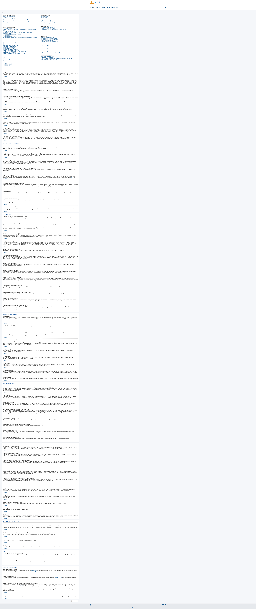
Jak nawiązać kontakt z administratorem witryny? (49, 59)
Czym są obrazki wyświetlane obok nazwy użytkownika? (12, 34)
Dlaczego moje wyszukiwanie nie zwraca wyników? (49, 38)
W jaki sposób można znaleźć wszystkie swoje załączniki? (50, 52)
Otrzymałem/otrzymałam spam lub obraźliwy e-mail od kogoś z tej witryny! (53, 29)
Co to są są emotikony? (6, 59)
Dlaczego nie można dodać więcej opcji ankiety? (10, 45)
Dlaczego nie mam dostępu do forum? (9, 47)
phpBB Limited (34, 570)
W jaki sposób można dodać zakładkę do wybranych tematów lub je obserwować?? (54, 46)
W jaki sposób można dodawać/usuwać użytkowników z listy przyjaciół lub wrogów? (55, 33)
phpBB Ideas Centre (58, 577)
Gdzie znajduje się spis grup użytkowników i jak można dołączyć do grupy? (53, 19)
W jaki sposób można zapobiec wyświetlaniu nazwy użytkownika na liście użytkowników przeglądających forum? (20, 30)
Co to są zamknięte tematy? (7, 64)
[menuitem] (165, 3)
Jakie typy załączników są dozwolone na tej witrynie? (49, 51)
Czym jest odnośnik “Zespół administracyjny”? (48, 23)
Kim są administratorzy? (45, 16)
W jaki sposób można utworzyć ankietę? (9, 44)
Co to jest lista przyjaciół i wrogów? (46, 32)
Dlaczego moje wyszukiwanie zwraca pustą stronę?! (49, 39)
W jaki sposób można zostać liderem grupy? (48, 20)
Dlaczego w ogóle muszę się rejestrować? (9, 16)
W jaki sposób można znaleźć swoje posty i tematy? (49, 41)
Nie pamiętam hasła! (6, 22)
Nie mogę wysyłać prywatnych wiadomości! (48, 27)
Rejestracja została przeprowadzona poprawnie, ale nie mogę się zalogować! (15, 19)
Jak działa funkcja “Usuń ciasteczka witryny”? (10, 24)
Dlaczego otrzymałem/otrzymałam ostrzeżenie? (10, 49)
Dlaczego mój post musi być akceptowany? (10, 52)
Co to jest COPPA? (5, 17)
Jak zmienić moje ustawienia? (7, 28)
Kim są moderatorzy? (44, 17)
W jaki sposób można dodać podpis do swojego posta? (11, 43)
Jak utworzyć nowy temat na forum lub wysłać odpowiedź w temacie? (14, 41)
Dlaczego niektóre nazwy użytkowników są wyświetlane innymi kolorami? (53, 21)
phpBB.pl (72, 177)
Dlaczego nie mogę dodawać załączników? (10, 48)
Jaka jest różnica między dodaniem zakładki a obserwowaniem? (51, 45)
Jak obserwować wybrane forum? (46, 47)
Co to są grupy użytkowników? (46, 18)
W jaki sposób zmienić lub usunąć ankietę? (10, 46)
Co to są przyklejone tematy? (7, 63)
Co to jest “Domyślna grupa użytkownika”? (48, 22)
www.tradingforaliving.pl (129, 607)
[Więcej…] (166, 7)
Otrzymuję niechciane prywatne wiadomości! (48, 28)
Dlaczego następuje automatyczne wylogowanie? (11, 23)
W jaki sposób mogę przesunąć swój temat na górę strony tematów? (14, 53)
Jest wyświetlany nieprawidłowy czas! (9, 31)
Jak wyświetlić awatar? (6, 35)
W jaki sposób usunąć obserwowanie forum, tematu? (49, 48)
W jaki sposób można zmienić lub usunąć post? (10, 42)
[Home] (95, 3)
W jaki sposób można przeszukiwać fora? (47, 37)
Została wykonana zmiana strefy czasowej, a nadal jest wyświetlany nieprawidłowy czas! (17, 32)
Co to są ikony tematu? (6, 65)
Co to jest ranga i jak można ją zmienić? (9, 36)
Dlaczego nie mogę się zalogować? (8, 20)
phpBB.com (5, 178)
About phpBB (33, 571)
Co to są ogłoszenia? (6, 62)
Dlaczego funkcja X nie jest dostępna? (47, 57)
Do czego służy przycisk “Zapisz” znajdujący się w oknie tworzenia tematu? (15, 51)
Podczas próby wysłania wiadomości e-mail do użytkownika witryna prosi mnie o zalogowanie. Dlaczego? (20, 37)
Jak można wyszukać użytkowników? (47, 40)
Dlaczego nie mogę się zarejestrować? (9, 18)
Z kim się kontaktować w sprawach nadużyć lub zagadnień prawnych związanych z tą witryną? (56, 58)
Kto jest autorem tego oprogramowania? (47, 56)
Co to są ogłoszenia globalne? (7, 61)
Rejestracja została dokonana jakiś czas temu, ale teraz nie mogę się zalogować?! (16, 21)
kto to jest (21, 585)
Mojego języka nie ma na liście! (8, 33)
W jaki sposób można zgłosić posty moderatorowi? (11, 50)
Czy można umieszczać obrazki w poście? (9, 60)
